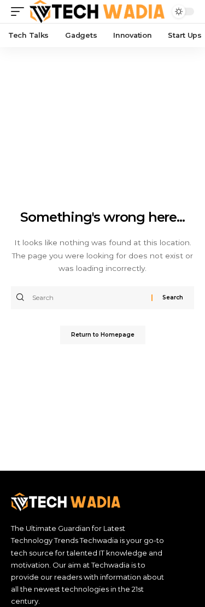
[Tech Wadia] (97, 11)
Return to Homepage (102, 334)
